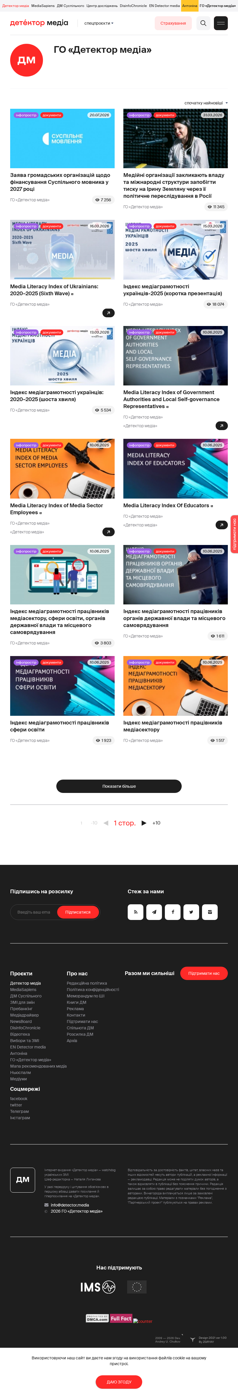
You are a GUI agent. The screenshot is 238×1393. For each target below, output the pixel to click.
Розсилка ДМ (80, 1034)
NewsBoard (21, 1021)
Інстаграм (20, 1117)
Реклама (75, 1008)
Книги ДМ (76, 1002)
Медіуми (18, 1079)
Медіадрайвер (24, 1015)
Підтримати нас (82, 1021)
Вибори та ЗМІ (24, 1040)
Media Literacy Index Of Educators (166, 505)
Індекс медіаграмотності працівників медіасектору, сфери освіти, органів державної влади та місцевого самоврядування (59, 622)
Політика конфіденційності (93, 989)
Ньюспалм (20, 1072)
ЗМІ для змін (22, 1002)
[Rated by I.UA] (142, 1321)
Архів (72, 1040)
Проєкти (21, 973)
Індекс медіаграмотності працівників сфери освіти (59, 726)
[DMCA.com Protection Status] (97, 1321)
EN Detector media (164, 5)
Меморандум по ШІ (85, 996)
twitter (16, 1105)
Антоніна (189, 5)
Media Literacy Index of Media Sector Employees (56, 509)
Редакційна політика (87, 983)
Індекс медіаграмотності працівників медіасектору (172, 726)
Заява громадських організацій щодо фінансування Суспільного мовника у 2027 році (60, 182)
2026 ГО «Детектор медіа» (76, 1211)
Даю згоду (119, 1382)
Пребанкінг (21, 1008)
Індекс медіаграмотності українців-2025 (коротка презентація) (172, 290)
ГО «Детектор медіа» (218, 5)
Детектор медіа (15, 5)
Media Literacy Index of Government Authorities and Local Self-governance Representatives (171, 399)
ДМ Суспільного (70, 5)
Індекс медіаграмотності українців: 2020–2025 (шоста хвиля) (57, 396)
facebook (18, 1098)
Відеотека (20, 1034)
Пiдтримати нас (204, 973)
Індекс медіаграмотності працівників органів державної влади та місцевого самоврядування (174, 618)
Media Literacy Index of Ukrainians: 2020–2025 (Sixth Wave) (54, 290)
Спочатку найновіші (204, 103)
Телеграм (19, 1111)
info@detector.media (70, 1205)
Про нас (77, 973)
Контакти (76, 1015)
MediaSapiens (43, 5)
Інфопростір (26, 115)
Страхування (173, 23)
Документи (52, 115)
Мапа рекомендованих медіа (38, 1066)
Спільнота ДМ (80, 1027)
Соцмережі (25, 1089)
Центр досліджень (102, 5)
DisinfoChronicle (133, 5)
